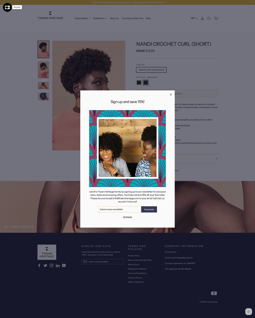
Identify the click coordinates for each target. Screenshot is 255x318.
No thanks (127, 217)
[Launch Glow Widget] (7, 7)
